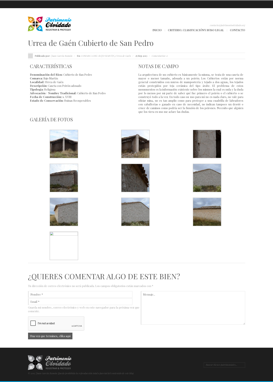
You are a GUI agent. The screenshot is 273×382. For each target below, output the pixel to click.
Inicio (157, 30)
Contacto (237, 30)
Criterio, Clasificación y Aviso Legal (196, 30)
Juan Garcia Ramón (61, 55)
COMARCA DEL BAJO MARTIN (97, 55)
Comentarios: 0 (160, 55)
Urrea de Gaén (123, 55)
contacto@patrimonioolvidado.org (227, 25)
